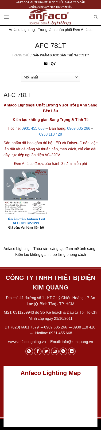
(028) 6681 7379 (25, 327)
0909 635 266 (78, 128)
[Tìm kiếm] (95, 17)
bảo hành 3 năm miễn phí (66, 164)
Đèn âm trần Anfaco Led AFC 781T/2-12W (26, 221)
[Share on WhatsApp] (29, 351)
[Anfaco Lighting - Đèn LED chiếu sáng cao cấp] (50, 17)
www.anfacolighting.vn (27, 342)
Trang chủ (20, 55)
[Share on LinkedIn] (72, 351)
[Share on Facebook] (38, 351)
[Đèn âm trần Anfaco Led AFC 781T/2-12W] (26, 191)
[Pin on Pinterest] (63, 351)
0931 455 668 (33, 128)
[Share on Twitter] (46, 351)
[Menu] (6, 17)
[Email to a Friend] (55, 351)
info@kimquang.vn (77, 342)
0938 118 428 (50, 134)
